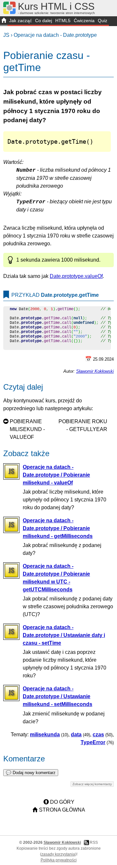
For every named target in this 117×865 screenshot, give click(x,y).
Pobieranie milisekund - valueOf (27, 429)
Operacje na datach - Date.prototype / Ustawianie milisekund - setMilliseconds (57, 696)
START (3, 21)
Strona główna (62, 810)
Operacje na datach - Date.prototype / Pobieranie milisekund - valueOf (56, 474)
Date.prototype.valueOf (76, 276)
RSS (94, 842)
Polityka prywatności (59, 860)
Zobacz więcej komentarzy (92, 784)
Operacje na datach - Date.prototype (55, 35)
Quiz (102, 20)
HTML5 (63, 20)
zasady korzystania (58, 854)
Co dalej (43, 20)
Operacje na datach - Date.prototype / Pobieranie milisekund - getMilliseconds (58, 528)
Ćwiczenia (84, 20)
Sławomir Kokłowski (95, 371)
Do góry (62, 802)
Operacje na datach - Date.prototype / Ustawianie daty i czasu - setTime (64, 635)
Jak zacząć (20, 20)
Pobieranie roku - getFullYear (82, 425)
